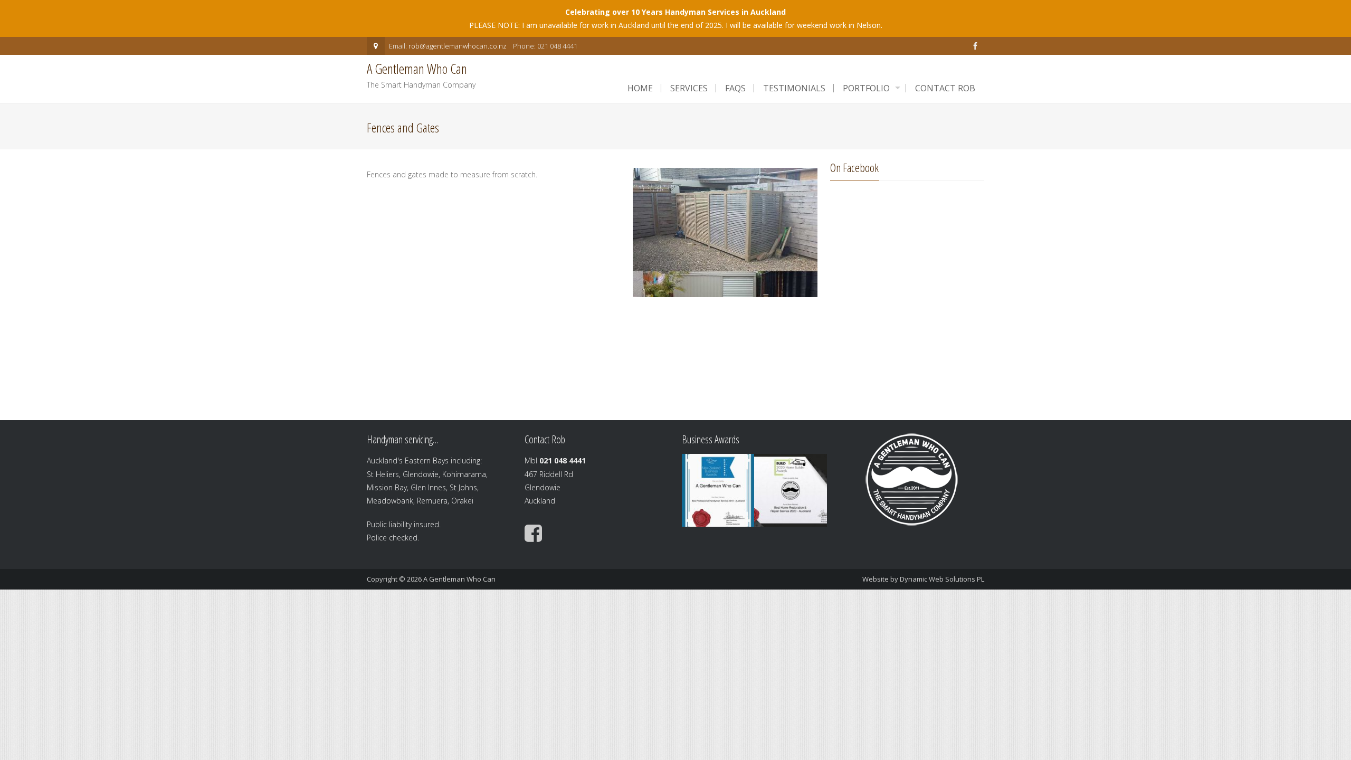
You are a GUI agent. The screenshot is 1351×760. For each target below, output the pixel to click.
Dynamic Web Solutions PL (942, 579)
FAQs (735, 88)
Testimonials (794, 88)
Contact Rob (945, 88)
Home (640, 88)
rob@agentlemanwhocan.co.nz (457, 46)
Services (689, 88)
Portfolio (866, 88)
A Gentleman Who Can (459, 579)
